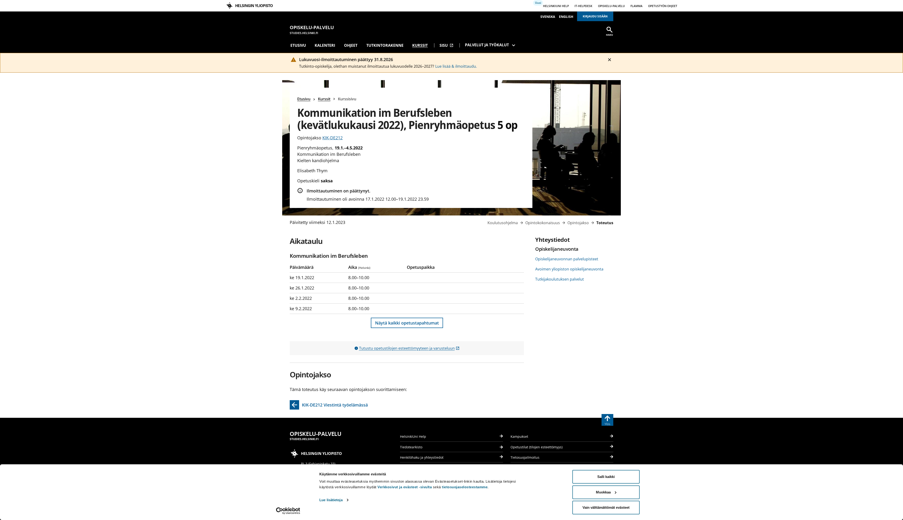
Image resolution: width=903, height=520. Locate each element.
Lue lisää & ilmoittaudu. (456, 66)
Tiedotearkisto (411, 447)
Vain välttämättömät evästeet (606, 507)
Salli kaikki (606, 477)
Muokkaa (603, 492)
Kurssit (420, 45)
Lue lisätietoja (331, 500)
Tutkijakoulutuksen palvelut (559, 279)
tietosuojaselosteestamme (464, 487)
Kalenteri (325, 45)
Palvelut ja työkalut (487, 44)
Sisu (446, 45)
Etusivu (298, 45)
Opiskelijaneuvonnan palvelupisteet (566, 259)
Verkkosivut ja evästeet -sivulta (404, 487)
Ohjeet (350, 45)
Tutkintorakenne (385, 45)
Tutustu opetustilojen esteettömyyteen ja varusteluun (409, 348)
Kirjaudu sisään (595, 16)
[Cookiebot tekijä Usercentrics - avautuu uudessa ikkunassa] (288, 510)
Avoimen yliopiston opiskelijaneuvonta (569, 269)
